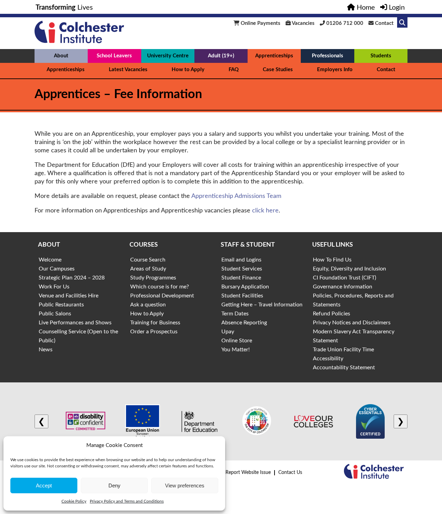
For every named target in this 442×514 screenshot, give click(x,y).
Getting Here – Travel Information (261, 304)
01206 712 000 (344, 23)
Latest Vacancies (128, 69)
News (45, 349)
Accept (44, 485)
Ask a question (148, 304)
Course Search (147, 260)
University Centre (168, 55)
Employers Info (335, 69)
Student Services (241, 269)
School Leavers (114, 55)
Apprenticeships (274, 55)
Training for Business (155, 322)
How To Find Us (332, 260)
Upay (227, 331)
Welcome (50, 260)
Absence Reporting (244, 322)
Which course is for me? (159, 286)
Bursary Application (245, 286)
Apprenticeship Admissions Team (236, 196)
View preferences (184, 485)
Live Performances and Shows (75, 322)
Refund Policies (331, 313)
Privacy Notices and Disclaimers (352, 322)
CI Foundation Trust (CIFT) (344, 277)
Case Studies (278, 69)
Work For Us (54, 286)
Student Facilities (242, 295)
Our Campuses (57, 269)
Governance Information (342, 286)
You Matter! (235, 349)
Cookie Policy (73, 501)
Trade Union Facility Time (343, 349)
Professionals (327, 55)
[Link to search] (402, 22)
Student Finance (241, 277)
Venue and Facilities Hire (68, 295)
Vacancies (303, 23)
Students (381, 55)
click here (265, 211)
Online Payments (259, 23)
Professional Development (162, 295)
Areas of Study (148, 269)
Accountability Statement (344, 367)
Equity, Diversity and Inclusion (349, 269)
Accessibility (328, 358)
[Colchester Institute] (79, 41)
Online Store (236, 340)
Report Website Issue (248, 472)
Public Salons (55, 313)
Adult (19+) (221, 55)
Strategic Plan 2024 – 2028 (72, 277)
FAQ (234, 69)
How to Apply (188, 69)
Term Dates (235, 313)
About (61, 55)
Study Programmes (153, 277)
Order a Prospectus (153, 331)
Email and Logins (241, 260)
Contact (384, 23)
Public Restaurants (61, 304)
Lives (64, 7)
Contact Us (290, 472)
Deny (114, 485)
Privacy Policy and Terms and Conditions (127, 501)
